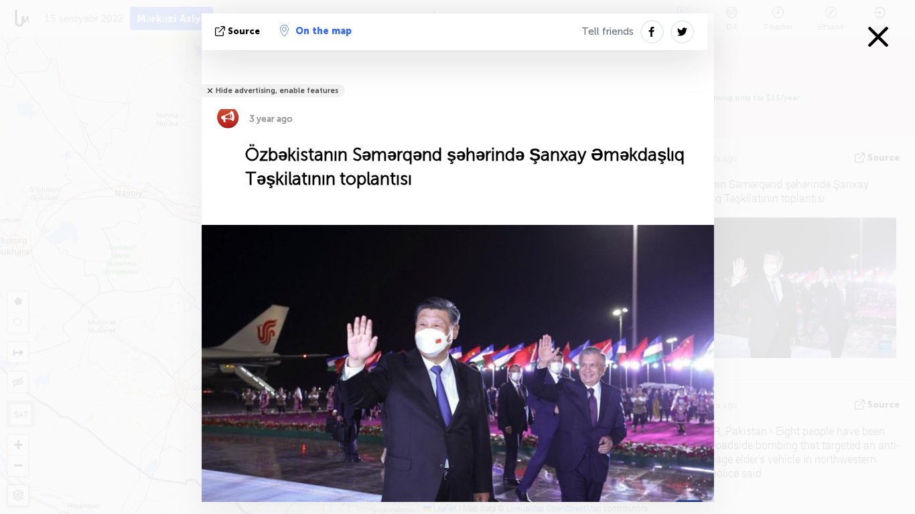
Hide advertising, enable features (277, 90)
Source (244, 31)
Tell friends (607, 31)
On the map (323, 31)
